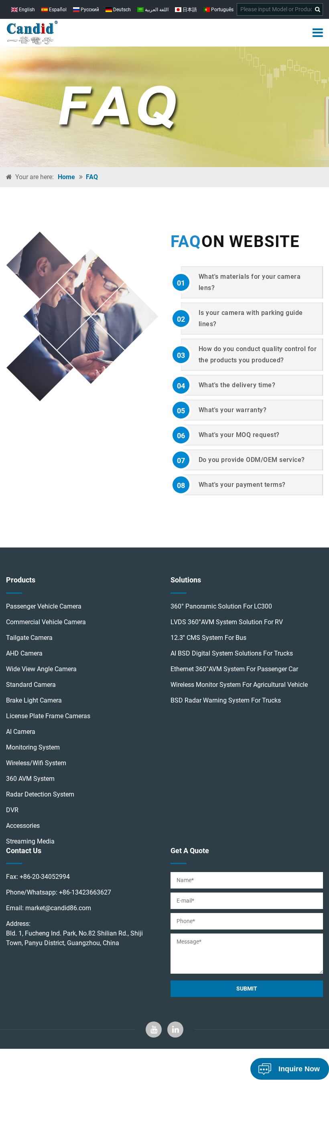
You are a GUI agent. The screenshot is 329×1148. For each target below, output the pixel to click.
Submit (246, 988)
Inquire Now (299, 1069)
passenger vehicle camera (43, 606)
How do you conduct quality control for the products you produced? (247, 354)
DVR (12, 810)
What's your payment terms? (231, 485)
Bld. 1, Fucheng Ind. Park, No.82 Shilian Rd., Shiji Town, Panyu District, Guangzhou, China (74, 938)
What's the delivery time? (226, 385)
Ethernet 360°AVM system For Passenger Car (234, 669)
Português (222, 9)
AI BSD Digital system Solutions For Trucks (232, 653)
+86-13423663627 (85, 892)
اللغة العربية (156, 9)
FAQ (92, 177)
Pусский (89, 9)
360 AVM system (30, 778)
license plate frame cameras (48, 716)
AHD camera (24, 653)
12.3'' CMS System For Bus (208, 637)
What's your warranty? (222, 410)
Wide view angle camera (41, 669)
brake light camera (34, 700)
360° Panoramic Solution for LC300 (221, 606)
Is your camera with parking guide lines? (240, 318)
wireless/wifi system (36, 763)
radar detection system (40, 794)
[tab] (247, 282)
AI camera (20, 731)
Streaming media (30, 841)
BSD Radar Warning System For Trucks (226, 700)
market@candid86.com (58, 908)
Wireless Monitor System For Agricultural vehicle (239, 684)
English (26, 9)
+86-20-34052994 (45, 876)
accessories (23, 825)
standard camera (31, 684)
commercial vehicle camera (46, 622)
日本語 (189, 9)
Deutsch (121, 9)
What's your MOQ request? (228, 435)
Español (57, 9)
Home (66, 177)
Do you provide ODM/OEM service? (241, 460)
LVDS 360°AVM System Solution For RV (227, 622)
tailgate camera (29, 637)
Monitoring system (33, 747)
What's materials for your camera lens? (239, 282)
